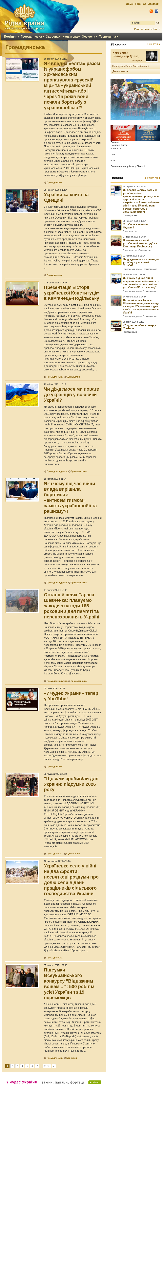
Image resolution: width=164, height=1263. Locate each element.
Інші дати (152, 44)
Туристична (107, 36)
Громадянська (31, 36)
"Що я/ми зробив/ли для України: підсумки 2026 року (71, 784)
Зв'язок (153, 3)
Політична (11, 36)
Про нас (140, 3)
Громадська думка (57, 471)
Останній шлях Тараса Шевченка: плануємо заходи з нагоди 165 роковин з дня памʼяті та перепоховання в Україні (71, 605)
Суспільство (73, 377)
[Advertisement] (81, 1140)
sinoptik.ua (128, 166)
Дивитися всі (151, 178)
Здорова (52, 36)
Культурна (70, 36)
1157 (47, 1066)
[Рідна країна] (24, 17)
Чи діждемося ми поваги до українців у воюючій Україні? (71, 394)
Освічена (88, 36)
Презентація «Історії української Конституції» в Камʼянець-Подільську (72, 293)
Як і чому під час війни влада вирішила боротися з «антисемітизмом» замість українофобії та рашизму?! (140, 282)
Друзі (129, 3)
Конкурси (71, 1058)
